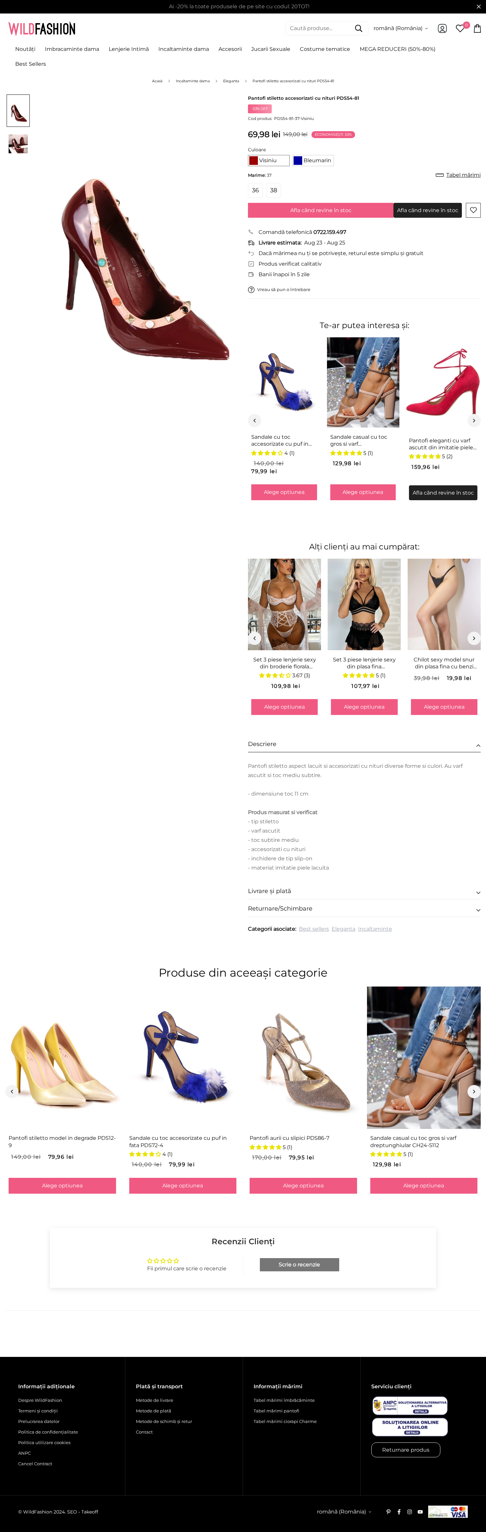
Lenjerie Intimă (129, 49)
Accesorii (230, 49)
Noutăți (25, 49)
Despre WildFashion (40, 1400)
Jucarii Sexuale (270, 49)
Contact (144, 1432)
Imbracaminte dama (72, 49)
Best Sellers (30, 64)
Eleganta (343, 929)
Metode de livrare (154, 1400)
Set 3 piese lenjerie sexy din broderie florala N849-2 (284, 663)
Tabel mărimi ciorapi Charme (285, 1421)
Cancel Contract (35, 1463)
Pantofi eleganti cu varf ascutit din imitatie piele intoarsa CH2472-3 (441, 444)
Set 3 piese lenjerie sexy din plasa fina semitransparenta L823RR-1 (364, 663)
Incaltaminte (375, 929)
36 (255, 190)
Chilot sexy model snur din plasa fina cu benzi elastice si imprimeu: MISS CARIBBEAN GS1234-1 (444, 663)
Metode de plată (153, 1410)
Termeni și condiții (38, 1410)
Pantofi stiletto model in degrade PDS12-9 (62, 1141)
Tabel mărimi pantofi (276, 1410)
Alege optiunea (284, 492)
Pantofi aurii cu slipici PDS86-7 (289, 1138)
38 (273, 190)
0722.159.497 (329, 232)
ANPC (24, 1453)
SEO (72, 1512)
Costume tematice (325, 49)
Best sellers (314, 929)
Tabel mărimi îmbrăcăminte (284, 1400)
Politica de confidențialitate (48, 1432)
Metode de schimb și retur (164, 1421)
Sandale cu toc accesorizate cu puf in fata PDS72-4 (279, 441)
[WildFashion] (41, 28)
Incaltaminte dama (183, 49)
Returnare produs (405, 1450)
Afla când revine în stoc (320, 210)
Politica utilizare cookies (44, 1442)
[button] (269, 160)
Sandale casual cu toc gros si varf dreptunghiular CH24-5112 (359, 441)
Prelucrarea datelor (39, 1421)
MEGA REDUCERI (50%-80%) (397, 49)
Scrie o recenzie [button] (299, 1264)
